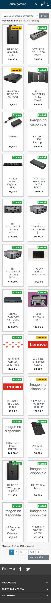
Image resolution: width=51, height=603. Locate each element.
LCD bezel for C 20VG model (13, 403)
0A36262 (13, 136)
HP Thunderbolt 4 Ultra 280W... (13, 273)
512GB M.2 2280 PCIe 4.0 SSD (38, 530)
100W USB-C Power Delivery (13, 445)
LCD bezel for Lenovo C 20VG (38, 361)
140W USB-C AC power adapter (38, 403)
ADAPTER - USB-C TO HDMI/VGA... (13, 94)
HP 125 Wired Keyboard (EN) (12, 183)
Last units (16, 28)
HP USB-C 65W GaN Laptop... (12, 52)
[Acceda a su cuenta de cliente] (48, 4)
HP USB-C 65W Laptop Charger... (13, 487)
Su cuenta (8, 595)
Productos (9, 582)
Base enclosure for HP (38, 316)
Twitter (28, 569)
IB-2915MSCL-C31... (38, 445)
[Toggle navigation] (4, 4)
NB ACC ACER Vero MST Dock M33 (13, 318)
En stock (42, 28)
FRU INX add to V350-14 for (38, 271)
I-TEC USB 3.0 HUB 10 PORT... (38, 52)
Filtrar (44, 16)
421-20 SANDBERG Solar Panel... (38, 96)
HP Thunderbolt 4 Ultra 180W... (13, 228)
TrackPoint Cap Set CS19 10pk (12, 361)
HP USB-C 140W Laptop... (38, 139)
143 (32, 552)
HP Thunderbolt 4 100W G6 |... (38, 228)
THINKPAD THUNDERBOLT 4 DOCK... (38, 183)
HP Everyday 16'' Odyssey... (13, 530)
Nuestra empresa (13, 589)
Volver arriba (38, 557)
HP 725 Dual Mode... (38, 486)
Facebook (20, 569)
